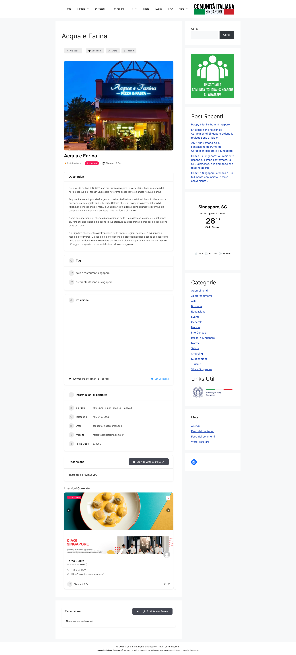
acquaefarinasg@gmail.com (108, 425)
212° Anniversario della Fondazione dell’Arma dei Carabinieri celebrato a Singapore (212, 146)
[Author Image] (166, 554)
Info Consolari (199, 332)
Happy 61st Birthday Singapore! (210, 124)
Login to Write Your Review (150, 462)
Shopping (197, 353)
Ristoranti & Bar (113, 163)
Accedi (195, 426)
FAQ (170, 8)
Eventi (158, 8)
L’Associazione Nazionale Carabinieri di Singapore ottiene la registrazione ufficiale (212, 133)
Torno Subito (75, 560)
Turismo (196, 364)
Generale (196, 322)
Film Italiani (117, 8)
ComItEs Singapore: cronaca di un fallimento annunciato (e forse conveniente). (212, 176)
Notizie (195, 343)
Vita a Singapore (201, 369)
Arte (194, 301)
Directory (100, 8)
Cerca (194, 28)
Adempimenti (199, 290)
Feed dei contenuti (202, 431)
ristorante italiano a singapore (94, 282)
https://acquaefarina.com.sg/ (108, 434)
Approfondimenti (201, 295)
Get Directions (161, 378)
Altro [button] (181, 8)
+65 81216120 (78, 569)
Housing (196, 327)
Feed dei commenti (203, 436)
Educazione (198, 311)
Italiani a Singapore (203, 337)
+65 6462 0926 (101, 416)
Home (68, 8)
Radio (146, 8)
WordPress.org (200, 441)
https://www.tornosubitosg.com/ (87, 574)
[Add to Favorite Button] (168, 498)
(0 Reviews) (75, 163)
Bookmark (96, 50)
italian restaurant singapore (93, 273)
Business (196, 306)
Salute (195, 348)
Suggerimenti (199, 358)
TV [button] (131, 8)
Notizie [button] (81, 8)
